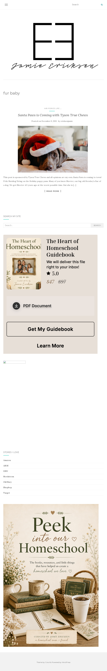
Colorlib (48, 662)
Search (97, 225)
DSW (5, 471)
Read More (52, 191)
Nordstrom (8, 476)
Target (6, 493)
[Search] (102, 5)
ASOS (5, 465)
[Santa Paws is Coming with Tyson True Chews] (52, 149)
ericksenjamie (67, 121)
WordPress (66, 662)
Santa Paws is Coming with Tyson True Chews (53, 115)
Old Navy (7, 482)
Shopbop (7, 487)
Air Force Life (52, 108)
